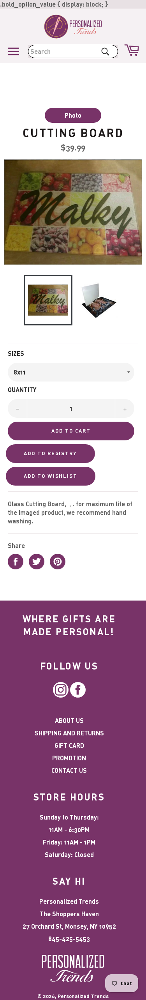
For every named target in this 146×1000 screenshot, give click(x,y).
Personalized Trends (83, 996)
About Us (69, 720)
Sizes (16, 353)
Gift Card (69, 745)
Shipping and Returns (69, 733)
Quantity (22, 389)
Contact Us (69, 770)
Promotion (69, 757)
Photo (73, 115)
